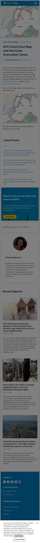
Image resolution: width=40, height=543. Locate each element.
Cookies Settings (19, 539)
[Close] (37, 523)
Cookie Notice (19, 535)
